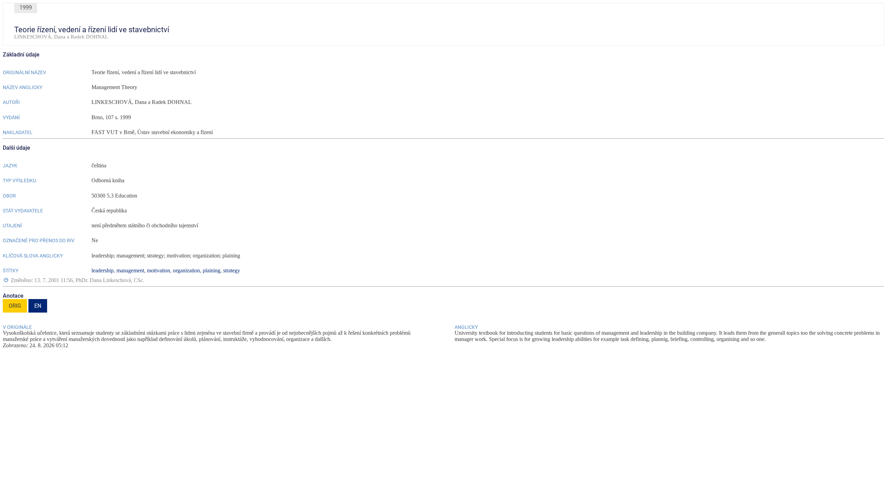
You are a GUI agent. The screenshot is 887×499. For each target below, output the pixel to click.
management (130, 270)
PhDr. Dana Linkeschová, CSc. (110, 280)
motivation (158, 270)
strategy (231, 270)
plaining (211, 270)
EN (37, 306)
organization (186, 270)
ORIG (15, 306)
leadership (102, 270)
